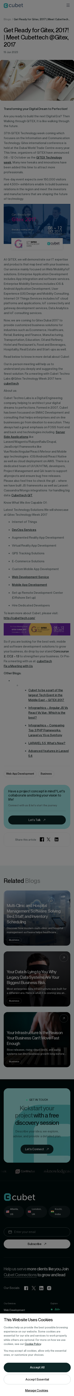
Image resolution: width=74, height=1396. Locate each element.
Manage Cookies (36, 1390)
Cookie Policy (33, 1344)
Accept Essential (37, 1379)
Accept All (37, 1367)
